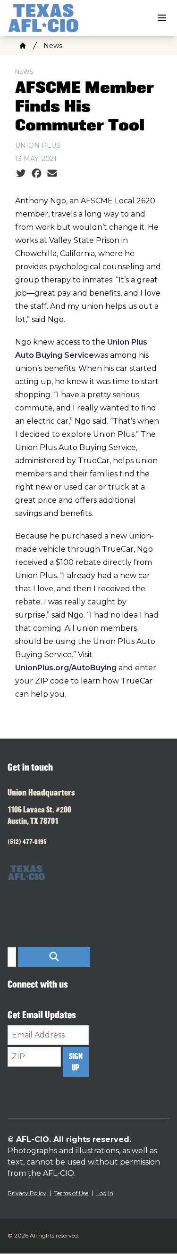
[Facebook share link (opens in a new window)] (36, 173)
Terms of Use (71, 1193)
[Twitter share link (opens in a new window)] (21, 173)
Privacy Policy (27, 1193)
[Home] (22, 45)
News (52, 45)
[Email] (52, 173)
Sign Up (76, 1062)
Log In (104, 1193)
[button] (54, 957)
